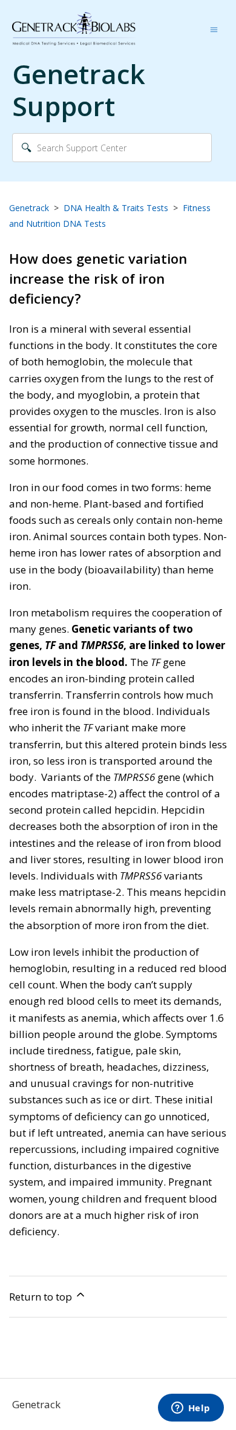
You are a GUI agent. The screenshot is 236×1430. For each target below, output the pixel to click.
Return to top (41, 1297)
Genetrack (29, 208)
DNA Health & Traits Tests (116, 208)
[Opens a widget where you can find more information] (190, 1409)
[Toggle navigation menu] (214, 29)
